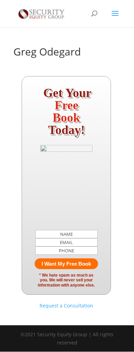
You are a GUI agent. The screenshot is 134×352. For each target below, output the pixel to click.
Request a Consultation (66, 305)
